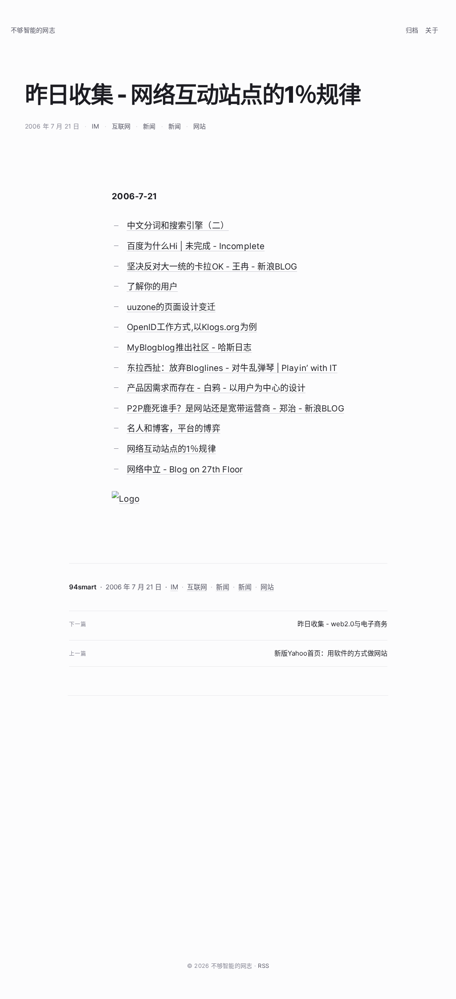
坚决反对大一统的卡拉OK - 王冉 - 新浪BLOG (212, 267)
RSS (263, 965)
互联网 (121, 126)
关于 (431, 30)
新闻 (149, 126)
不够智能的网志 (33, 30)
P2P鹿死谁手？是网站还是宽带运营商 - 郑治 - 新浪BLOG (235, 408)
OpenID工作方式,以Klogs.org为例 (192, 327)
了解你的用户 (152, 287)
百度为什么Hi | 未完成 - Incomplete (196, 246)
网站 (199, 126)
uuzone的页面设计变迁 (171, 307)
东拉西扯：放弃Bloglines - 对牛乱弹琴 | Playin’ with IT (232, 368)
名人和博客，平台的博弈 (173, 428)
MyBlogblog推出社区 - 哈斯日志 (189, 347)
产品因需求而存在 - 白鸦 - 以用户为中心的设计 (216, 388)
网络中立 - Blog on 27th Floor (185, 469)
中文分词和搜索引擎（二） (178, 226)
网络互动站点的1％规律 (171, 449)
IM (95, 126)
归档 (412, 30)
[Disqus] (228, 828)
